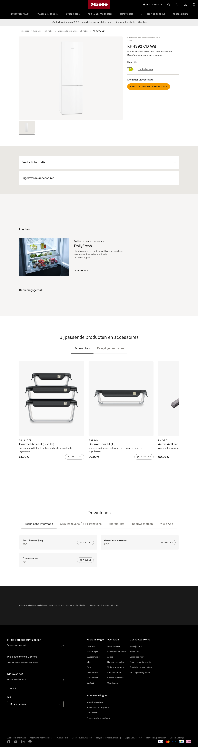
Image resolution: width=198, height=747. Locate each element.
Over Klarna (112, 683)
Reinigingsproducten (100, 14)
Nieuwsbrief (15, 674)
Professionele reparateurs (98, 718)
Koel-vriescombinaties (43, 31)
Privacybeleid (62, 738)
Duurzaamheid (93, 657)
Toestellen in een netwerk (142, 667)
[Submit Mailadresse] (62, 680)
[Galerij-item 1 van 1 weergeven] (27, 127)
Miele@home (136, 647)
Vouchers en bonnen (116, 652)
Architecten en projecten (98, 708)
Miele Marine (93, 713)
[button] (7, 732)
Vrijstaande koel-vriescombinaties (73, 31)
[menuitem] (21, 14)
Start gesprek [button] (36, 736)
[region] (71, 78)
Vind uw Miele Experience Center (22, 663)
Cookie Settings (177, 738)
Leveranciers (92, 673)
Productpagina (145, 69)
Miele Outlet (92, 678)
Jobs (88, 662)
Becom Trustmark (115, 678)
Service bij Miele (156, 14)
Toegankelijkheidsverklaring (108, 738)
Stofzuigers (73, 14)
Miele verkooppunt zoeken (24, 639)
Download (85, 542)
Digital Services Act (133, 738)
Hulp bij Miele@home (140, 673)
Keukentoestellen (19, 14)
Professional (180, 14)
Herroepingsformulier (156, 738)
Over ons (91, 647)
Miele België (92, 652)
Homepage (24, 31)
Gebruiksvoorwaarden (82, 738)
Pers (89, 667)
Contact (90, 683)
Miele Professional (95, 702)
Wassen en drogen (48, 14)
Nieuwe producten (115, 662)
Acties (110, 657)
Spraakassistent (137, 657)
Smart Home (126, 14)
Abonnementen (114, 673)
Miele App (166, 523)
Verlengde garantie (115, 667)
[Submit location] (62, 646)
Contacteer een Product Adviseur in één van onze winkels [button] (30, 726)
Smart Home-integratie (140, 662)
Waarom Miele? (114, 647)
